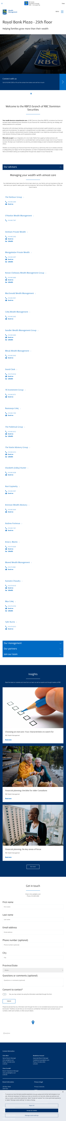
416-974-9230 (12, 546)
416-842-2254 (11, 1062)
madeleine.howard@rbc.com (41, 1060)
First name (8, 902)
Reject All (31, 1105)
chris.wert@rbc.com (8, 1060)
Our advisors (10, 167)
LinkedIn (10, 241)
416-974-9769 (12, 606)
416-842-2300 (12, 202)
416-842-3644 (12, 509)
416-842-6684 (12, 335)
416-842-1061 (12, 528)
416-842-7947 (12, 220)
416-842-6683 (12, 277)
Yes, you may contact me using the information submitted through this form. (30, 994)
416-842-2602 (12, 316)
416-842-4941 (12, 298)
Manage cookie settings (31, 1115)
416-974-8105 (12, 585)
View (63, 3)
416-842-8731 (12, 394)
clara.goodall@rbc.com (9, 1073)
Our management (13, 643)
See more (33, 867)
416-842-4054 (41, 1062)
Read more (8, 740)
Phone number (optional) (15, 940)
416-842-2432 (12, 236)
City (5, 953)
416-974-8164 (12, 374)
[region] (33, 1024)
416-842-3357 (12, 491)
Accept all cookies (32, 1110)
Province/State (10, 966)
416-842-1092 (12, 413)
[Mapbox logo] (6, 1033)
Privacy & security (39, 1086)
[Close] (63, 1092)
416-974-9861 (12, 567)
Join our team (10, 654)
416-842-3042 (12, 355)
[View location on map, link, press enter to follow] (33, 1024)
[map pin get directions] (33, 1022)
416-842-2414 (12, 452)
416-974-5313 (12, 626)
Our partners (10, 649)
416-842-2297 (12, 257)
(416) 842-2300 (9, 82)
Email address (10, 928)
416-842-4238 (12, 472)
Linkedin (5, 1064)
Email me (10, 204)
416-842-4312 (12, 431)
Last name (8, 915)
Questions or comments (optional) (20, 976)
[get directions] (33, 1022)
